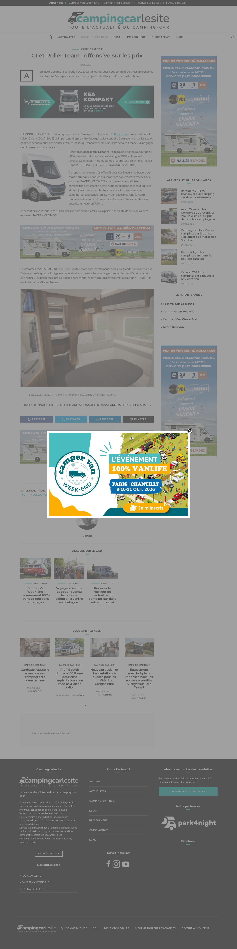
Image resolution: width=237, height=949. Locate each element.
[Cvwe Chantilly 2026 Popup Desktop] (118, 474)
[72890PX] (118, 940)
